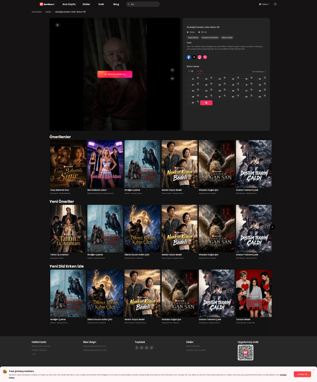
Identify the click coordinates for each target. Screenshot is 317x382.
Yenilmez (139, 258)
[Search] (129, 4)
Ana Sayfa (36, 11)
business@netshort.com (95, 350)
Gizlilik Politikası (39, 350)
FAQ (34, 354)
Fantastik (53, 258)
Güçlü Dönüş (193, 38)
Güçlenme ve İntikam (210, 38)
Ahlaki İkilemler (64, 193)
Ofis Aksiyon (240, 193)
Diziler (48, 11)
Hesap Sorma (108, 193)
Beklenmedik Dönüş (94, 193)
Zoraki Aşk (251, 323)
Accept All (302, 374)
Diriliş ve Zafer (227, 38)
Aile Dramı (54, 193)
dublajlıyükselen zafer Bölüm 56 (70, 11)
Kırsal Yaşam (167, 193)
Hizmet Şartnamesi (41, 346)
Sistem (61, 258)
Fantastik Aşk (241, 323)
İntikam (127, 193)
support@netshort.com (94, 346)
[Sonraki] (272, 227)
